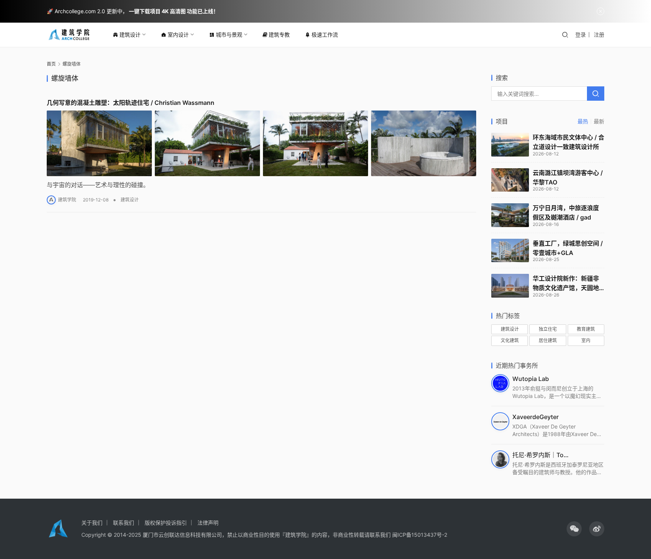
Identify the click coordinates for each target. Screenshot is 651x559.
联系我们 (123, 522)
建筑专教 (279, 34)
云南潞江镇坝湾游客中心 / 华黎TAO (568, 177)
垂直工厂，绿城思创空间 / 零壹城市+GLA (568, 248)
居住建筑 (548, 340)
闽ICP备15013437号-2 (419, 534)
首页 (51, 64)
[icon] (574, 528)
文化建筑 (510, 340)
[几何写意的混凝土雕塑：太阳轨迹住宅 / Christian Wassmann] (261, 143)
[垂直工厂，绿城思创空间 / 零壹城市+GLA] (510, 251)
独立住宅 (548, 329)
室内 (585, 340)
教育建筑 (586, 329)
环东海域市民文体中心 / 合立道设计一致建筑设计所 (568, 142)
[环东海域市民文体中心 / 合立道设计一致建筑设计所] (510, 145)
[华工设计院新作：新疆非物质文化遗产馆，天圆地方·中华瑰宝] (510, 286)
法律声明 (208, 522)
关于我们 (91, 522)
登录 (580, 34)
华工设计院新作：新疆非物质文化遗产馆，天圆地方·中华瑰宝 (566, 284)
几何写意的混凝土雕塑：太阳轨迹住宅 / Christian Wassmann (130, 102)
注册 (599, 34)
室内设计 (178, 34)
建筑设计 (130, 34)
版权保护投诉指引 (166, 522)
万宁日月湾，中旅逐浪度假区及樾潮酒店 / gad (566, 212)
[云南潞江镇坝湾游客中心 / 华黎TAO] (510, 180)
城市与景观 (229, 34)
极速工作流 (325, 34)
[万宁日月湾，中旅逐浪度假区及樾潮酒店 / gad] (510, 215)
